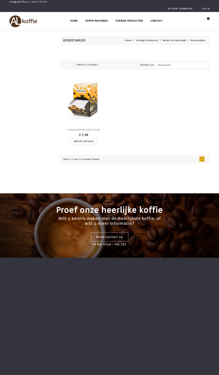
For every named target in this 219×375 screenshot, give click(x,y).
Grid (65, 65)
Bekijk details (83, 141)
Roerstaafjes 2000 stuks (84, 129)
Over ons (68, 292)
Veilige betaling (72, 298)
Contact (157, 20)
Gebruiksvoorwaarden (75, 287)
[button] (199, 20)
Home (74, 20)
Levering (68, 276)
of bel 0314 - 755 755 (109, 244)
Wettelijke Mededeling (76, 281)
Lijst (71, 65)
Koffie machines (97, 20)
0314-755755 (39, 2)
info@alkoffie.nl (19, 2)
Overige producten (129, 20)
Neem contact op (109, 237)
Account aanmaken (180, 8)
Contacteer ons (72, 303)
